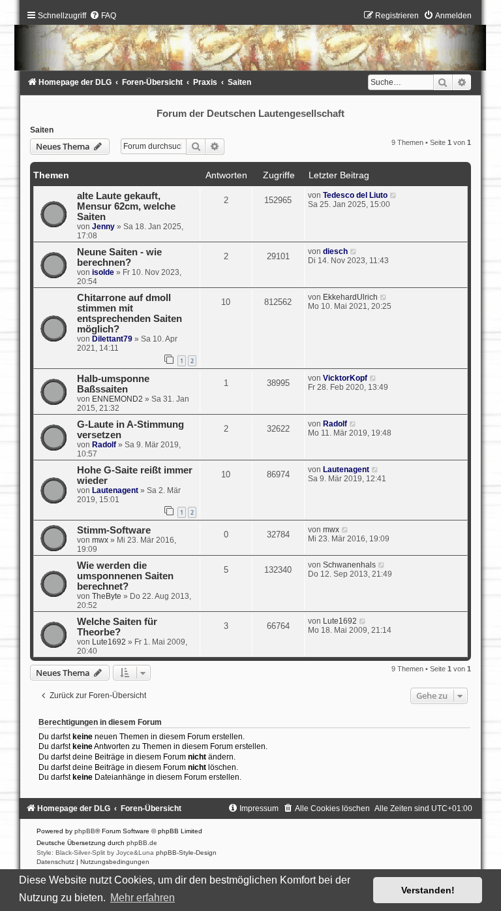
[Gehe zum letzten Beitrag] (393, 195)
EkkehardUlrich (350, 297)
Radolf (104, 444)
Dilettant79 (112, 339)
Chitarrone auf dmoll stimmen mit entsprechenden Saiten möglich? (129, 313)
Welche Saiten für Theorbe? (117, 626)
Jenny (103, 226)
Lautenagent (115, 490)
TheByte (106, 596)
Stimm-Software (114, 530)
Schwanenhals (349, 564)
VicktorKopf (345, 378)
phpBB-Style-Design (186, 852)
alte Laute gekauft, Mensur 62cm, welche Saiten (126, 206)
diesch (335, 251)
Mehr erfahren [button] (142, 897)
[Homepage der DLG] (250, 43)
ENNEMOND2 (117, 399)
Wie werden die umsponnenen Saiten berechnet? (125, 576)
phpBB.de (142, 842)
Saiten (41, 130)
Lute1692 (109, 642)
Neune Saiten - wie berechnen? (119, 257)
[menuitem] (102, 15)
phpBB (84, 831)
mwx (100, 540)
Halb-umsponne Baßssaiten (113, 384)
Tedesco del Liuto (355, 195)
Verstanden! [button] (428, 890)
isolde (103, 272)
